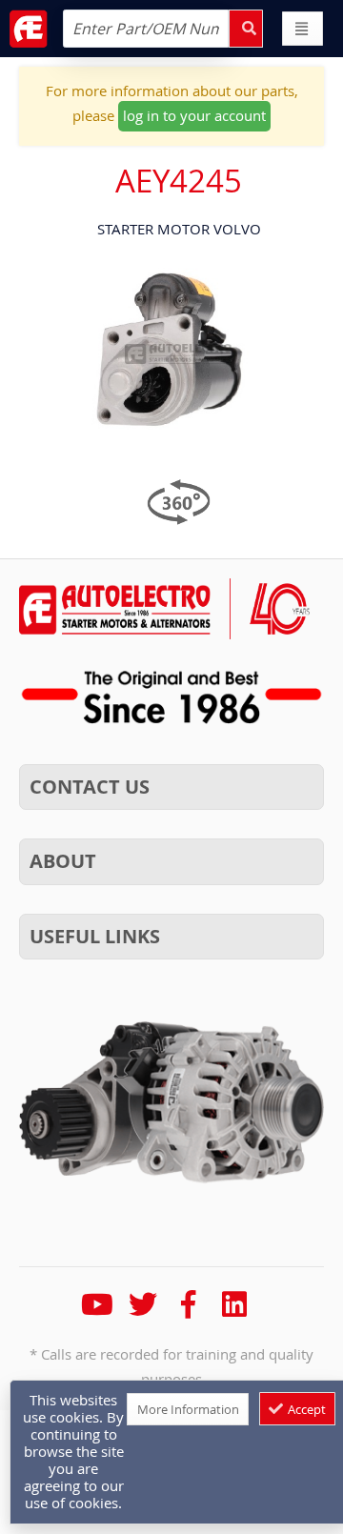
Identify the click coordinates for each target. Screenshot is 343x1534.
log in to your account (194, 115)
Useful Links (95, 936)
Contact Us (90, 786)
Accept (305, 1409)
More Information (188, 1409)
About (63, 861)
